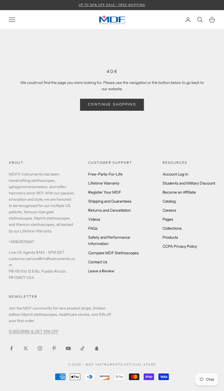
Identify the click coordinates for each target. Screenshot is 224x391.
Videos (94, 219)
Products (170, 237)
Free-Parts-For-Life (105, 174)
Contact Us (97, 261)
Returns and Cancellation (109, 210)
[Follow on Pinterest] (54, 348)
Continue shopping (112, 104)
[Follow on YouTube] (68, 348)
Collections (172, 228)
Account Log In (175, 174)
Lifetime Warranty (103, 183)
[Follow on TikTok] (82, 348)
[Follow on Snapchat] (96, 348)
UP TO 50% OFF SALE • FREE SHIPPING (112, 5)
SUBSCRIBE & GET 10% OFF (33, 331)
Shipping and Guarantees (109, 201)
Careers (169, 210)
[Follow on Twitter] (25, 348)
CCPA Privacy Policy (180, 246)
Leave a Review (101, 271)
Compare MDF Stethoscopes (113, 252)
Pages (168, 219)
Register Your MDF (104, 192)
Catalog (169, 201)
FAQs (93, 228)
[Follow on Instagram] (40, 348)
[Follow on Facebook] (11, 348)
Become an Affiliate (179, 192)
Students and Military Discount (189, 183)
